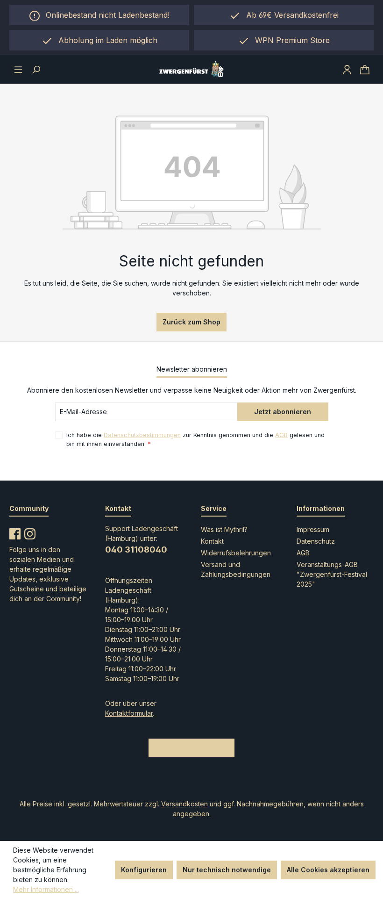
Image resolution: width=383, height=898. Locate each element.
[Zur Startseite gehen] (191, 69)
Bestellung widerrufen (191, 748)
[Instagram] (29, 532)
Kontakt (212, 541)
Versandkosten (184, 804)
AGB (281, 434)
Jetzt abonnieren (282, 412)
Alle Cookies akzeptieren (328, 870)
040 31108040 (136, 549)
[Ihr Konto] (347, 69)
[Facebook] (15, 532)
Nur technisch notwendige (227, 870)
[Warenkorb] (365, 69)
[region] (99, 40)
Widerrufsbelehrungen (236, 553)
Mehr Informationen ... (46, 889)
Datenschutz (316, 541)
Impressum (313, 529)
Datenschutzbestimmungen (142, 434)
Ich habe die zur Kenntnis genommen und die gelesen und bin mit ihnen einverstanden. (195, 439)
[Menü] (18, 69)
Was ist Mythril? (224, 529)
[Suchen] (36, 69)
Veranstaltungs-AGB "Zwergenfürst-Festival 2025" (332, 574)
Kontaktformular (129, 713)
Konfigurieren (144, 870)
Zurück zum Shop (191, 322)
